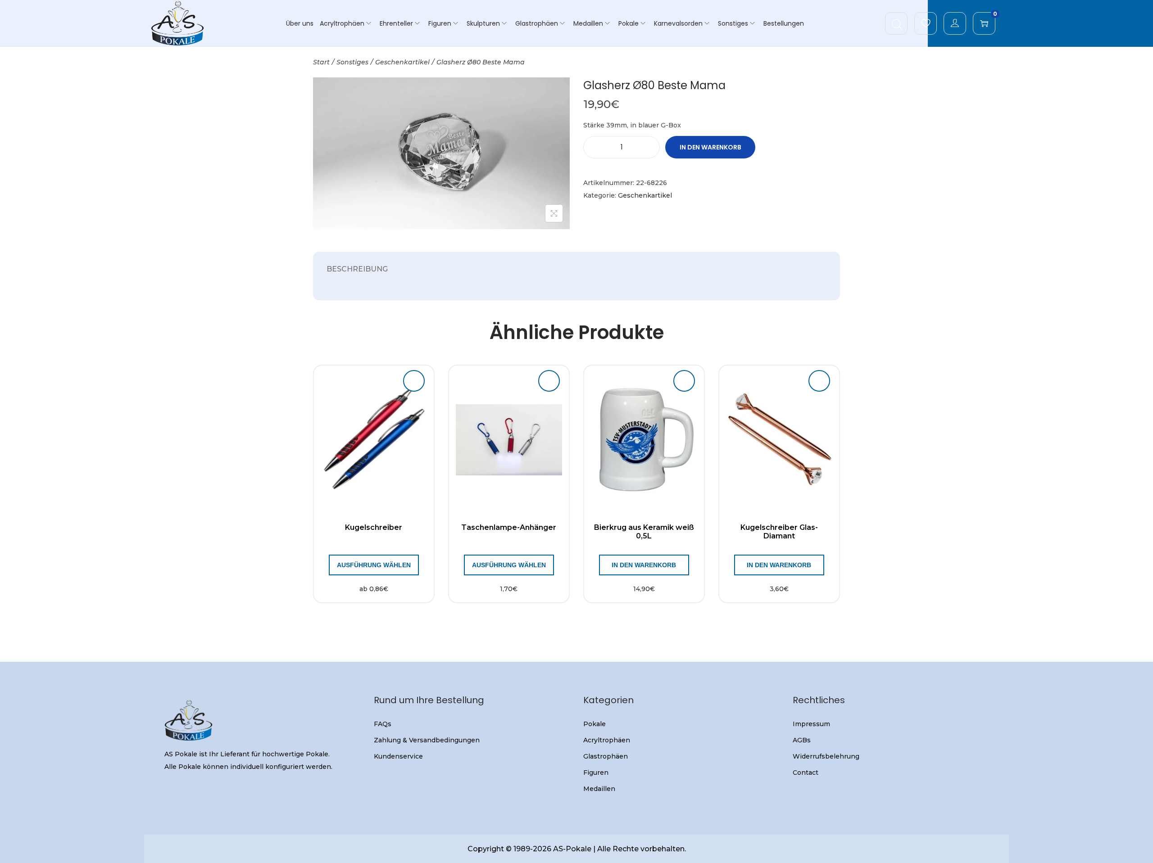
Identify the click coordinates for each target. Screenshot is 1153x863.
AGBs (802, 740)
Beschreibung (357, 269)
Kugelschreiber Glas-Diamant (779, 531)
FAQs (382, 724)
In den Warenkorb (710, 147)
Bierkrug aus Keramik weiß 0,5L (644, 531)
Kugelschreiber (373, 527)
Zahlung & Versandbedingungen (427, 740)
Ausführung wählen (374, 565)
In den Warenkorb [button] (644, 565)
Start (321, 62)
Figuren (595, 772)
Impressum (811, 724)
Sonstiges (352, 62)
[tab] (357, 269)
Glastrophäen (605, 756)
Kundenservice (398, 756)
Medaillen (599, 789)
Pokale (594, 724)
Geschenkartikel (402, 62)
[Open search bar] (897, 23)
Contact (805, 772)
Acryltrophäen (606, 740)
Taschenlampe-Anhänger (508, 527)
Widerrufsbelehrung (826, 756)
